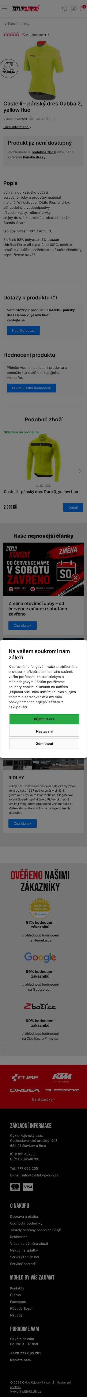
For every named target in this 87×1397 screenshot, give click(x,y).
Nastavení (44, 731)
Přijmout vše (44, 719)
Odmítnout (44, 743)
